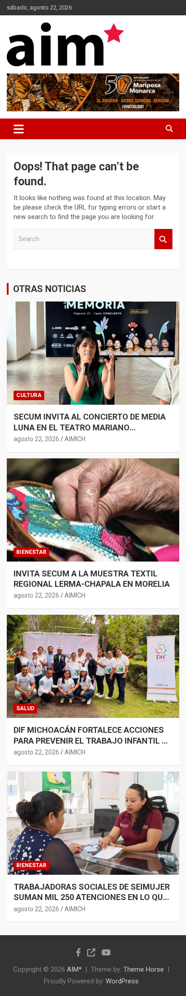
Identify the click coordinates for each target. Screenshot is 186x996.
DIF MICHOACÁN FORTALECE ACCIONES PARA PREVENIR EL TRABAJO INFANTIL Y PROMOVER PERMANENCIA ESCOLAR (90, 740)
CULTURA (29, 395)
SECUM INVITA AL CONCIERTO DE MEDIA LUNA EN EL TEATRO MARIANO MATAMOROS (90, 427)
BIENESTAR (31, 552)
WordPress (122, 981)
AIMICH (75, 439)
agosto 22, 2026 (36, 439)
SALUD (25, 708)
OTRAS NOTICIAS (49, 288)
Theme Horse (143, 969)
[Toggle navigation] (19, 129)
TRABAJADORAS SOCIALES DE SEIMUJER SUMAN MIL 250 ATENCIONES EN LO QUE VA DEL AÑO (92, 897)
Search (163, 239)
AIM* (74, 969)
